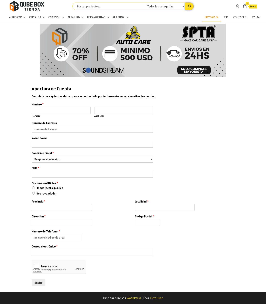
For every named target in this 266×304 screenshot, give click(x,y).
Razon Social (39, 138)
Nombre (38, 104)
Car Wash (54, 17)
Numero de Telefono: (46, 231)
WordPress (134, 298)
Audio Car (15, 17)
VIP (226, 17)
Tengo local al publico (50, 188)
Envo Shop (156, 298)
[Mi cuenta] (237, 6)
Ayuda (256, 17)
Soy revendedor (47, 193)
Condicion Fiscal (43, 153)
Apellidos (99, 116)
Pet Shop (118, 17)
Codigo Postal (144, 216)
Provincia (38, 201)
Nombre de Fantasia (44, 123)
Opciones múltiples (45, 183)
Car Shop (35, 17)
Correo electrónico (45, 246)
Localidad (141, 201)
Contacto (239, 17)
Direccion (39, 216)
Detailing (73, 17)
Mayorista (212, 17)
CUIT (35, 168)
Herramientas (96, 17)
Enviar (38, 282)
